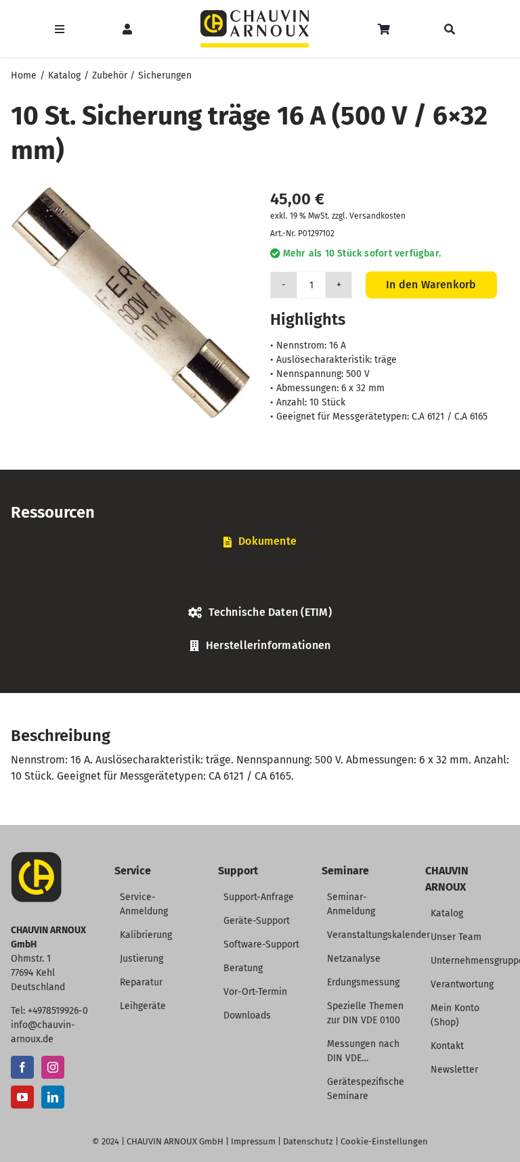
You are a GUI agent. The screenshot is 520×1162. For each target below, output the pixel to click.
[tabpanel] (260, 580)
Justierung (141, 958)
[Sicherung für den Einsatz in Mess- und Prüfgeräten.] (130, 302)
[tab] (260, 542)
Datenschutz (308, 1141)
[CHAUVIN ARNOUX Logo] (254, 15)
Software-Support (261, 944)
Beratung (243, 968)
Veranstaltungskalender (378, 935)
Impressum (253, 1141)
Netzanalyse (354, 958)
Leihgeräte (143, 1006)
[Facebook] (22, 1067)
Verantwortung (462, 984)
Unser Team (456, 937)
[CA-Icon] (36, 857)
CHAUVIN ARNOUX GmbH (175, 1141)
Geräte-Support (256, 920)
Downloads (247, 1015)
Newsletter (454, 1069)
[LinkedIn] (52, 1097)
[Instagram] (52, 1067)
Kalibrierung (146, 935)
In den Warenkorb (431, 284)
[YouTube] (22, 1097)
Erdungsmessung (363, 982)
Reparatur (141, 982)
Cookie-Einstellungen (384, 1141)
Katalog (447, 913)
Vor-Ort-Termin (255, 992)
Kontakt (447, 1046)
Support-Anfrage (258, 897)
